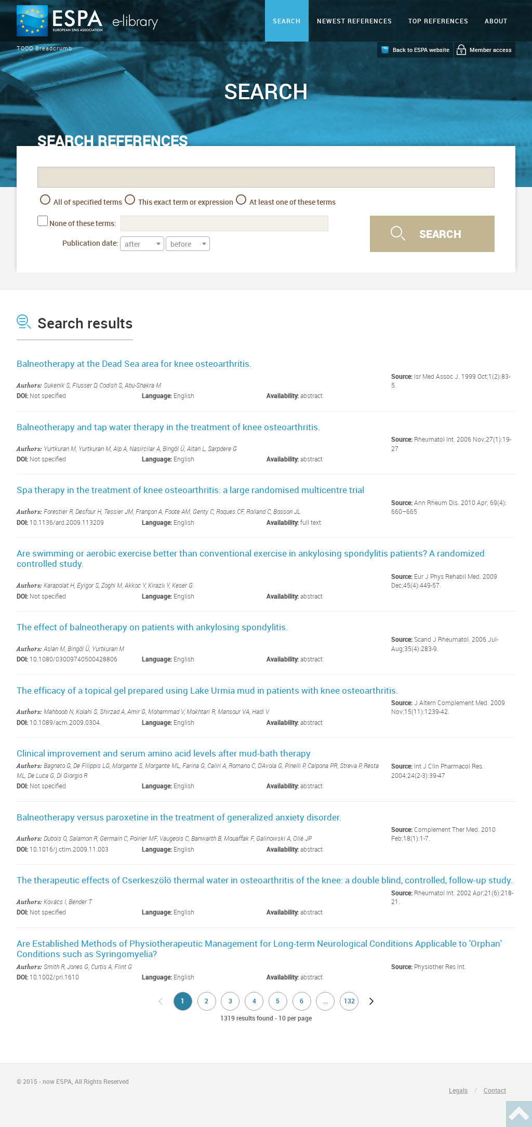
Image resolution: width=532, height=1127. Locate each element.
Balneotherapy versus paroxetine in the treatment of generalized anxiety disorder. (179, 817)
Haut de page (519, 1114)
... (325, 1001)
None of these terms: (82, 223)
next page (371, 1001)
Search (287, 21)
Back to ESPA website (421, 50)
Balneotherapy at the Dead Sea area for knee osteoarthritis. (134, 363)
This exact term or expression (185, 202)
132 (349, 1001)
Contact (495, 1090)
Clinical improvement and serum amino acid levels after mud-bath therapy (164, 753)
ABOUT (496, 21)
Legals (458, 1090)
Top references (438, 21)
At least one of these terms (292, 202)
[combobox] (142, 243)
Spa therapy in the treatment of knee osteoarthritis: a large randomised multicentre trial (190, 490)
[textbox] (142, 244)
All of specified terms (87, 202)
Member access (491, 50)
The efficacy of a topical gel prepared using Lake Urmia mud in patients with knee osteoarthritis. (207, 690)
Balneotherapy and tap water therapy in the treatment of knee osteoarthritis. (169, 427)
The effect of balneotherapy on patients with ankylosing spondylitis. (152, 627)
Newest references (354, 21)
